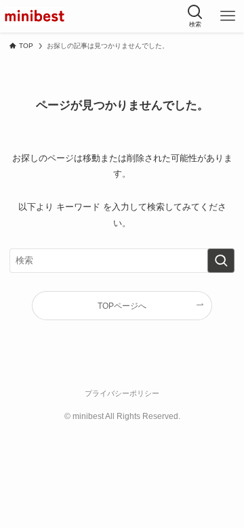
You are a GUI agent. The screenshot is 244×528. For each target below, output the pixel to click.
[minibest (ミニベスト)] (34, 16)
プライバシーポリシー (122, 393)
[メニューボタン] (227, 16)
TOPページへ (122, 305)
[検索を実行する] (221, 260)
